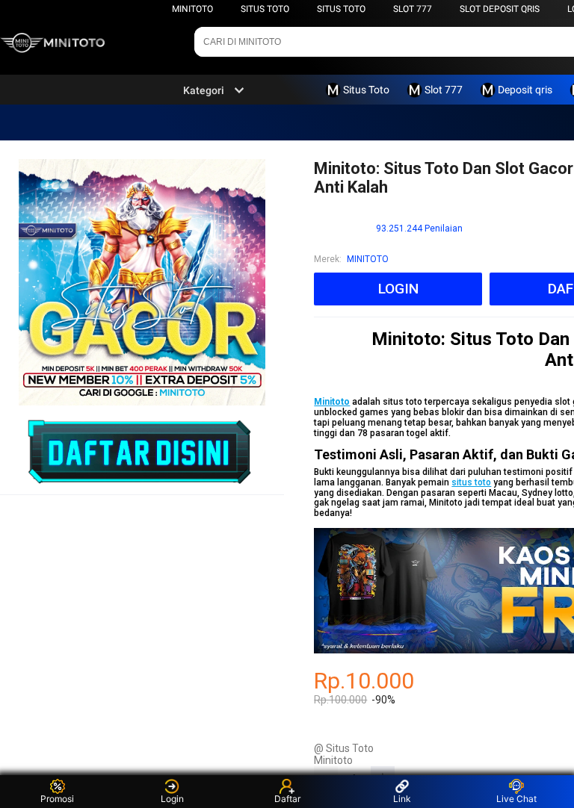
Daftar (287, 798)
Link (402, 798)
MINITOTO (368, 259)
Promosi (57, 798)
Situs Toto (265, 9)
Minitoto (192, 9)
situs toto (471, 482)
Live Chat (516, 798)
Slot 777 (412, 9)
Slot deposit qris (500, 9)
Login (172, 798)
